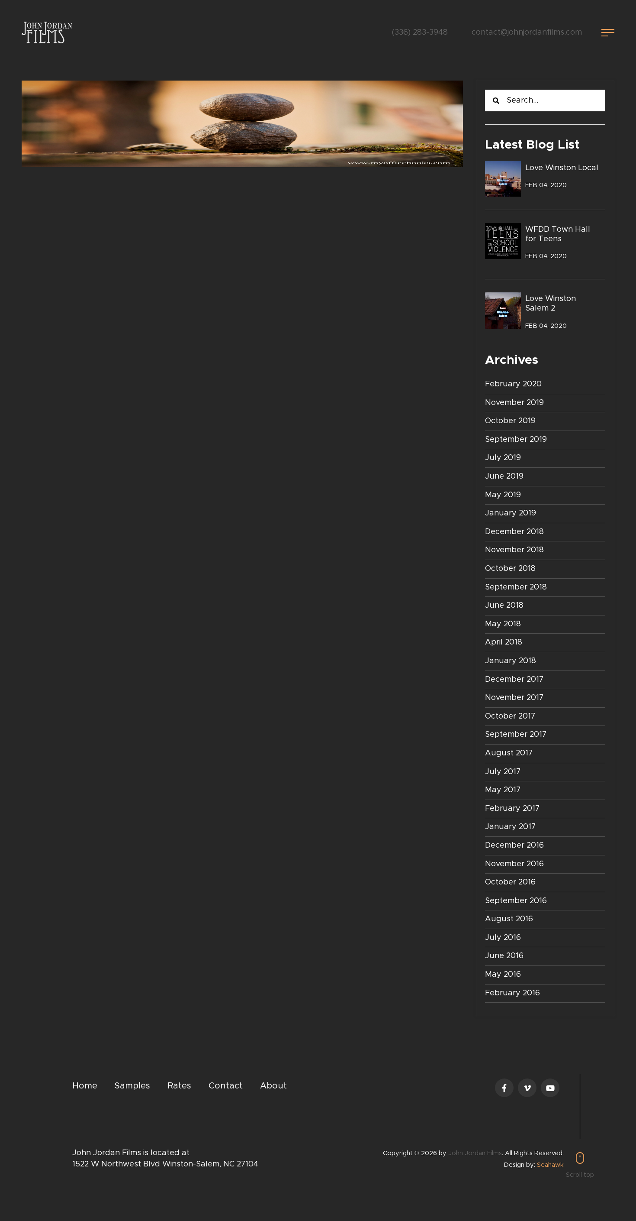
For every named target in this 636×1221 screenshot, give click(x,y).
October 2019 (510, 421)
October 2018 (510, 569)
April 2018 (503, 642)
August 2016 (509, 919)
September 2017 (515, 734)
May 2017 (502, 790)
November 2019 (514, 403)
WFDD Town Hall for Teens (557, 234)
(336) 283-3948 (420, 32)
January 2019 (510, 513)
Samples (132, 1086)
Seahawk (550, 1165)
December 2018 (514, 532)
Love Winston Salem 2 (550, 303)
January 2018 (510, 661)
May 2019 (503, 495)
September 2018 (516, 587)
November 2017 (514, 698)
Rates (179, 1086)
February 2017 (512, 809)
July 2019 (503, 458)
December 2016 (514, 845)
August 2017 (509, 753)
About (273, 1086)
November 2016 (514, 864)
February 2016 (512, 993)
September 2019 (516, 440)
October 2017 (510, 716)
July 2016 (503, 938)
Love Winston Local (561, 168)
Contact (226, 1086)
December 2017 (514, 679)
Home (84, 1086)
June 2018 (504, 605)
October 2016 (510, 882)
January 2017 (510, 827)
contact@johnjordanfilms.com (527, 32)
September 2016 (516, 901)
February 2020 (513, 384)
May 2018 (503, 624)
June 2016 (504, 956)
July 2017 (502, 772)
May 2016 (503, 974)
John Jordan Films (475, 1153)
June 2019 (504, 476)
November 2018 (514, 550)
